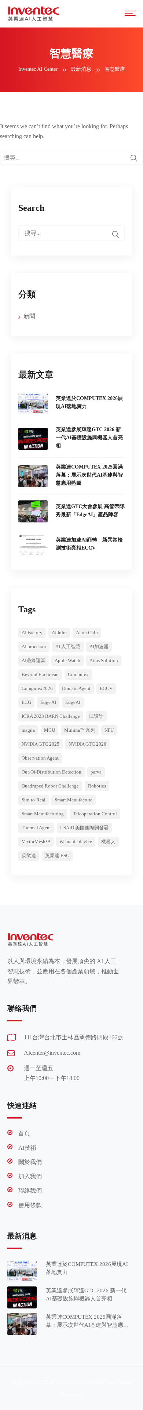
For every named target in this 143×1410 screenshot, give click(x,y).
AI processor (34, 646)
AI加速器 (99, 646)
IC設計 (96, 716)
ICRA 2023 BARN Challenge (51, 716)
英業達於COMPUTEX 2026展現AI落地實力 (89, 402)
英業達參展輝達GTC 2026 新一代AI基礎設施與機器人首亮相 (89, 437)
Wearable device (75, 841)
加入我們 (30, 1176)
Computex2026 (37, 688)
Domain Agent (76, 688)
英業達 (29, 855)
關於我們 (30, 1162)
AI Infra (59, 632)
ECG (26, 702)
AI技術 (27, 1148)
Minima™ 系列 (79, 730)
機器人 (108, 841)
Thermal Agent (36, 827)
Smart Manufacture (73, 800)
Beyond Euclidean (40, 674)
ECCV (106, 688)
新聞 (29, 316)
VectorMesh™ (36, 841)
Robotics (97, 786)
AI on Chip (87, 632)
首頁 (24, 1133)
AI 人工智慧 (67, 646)
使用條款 (30, 1205)
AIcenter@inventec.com (52, 1053)
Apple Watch (67, 660)
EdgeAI (72, 702)
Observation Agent (40, 758)
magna (28, 730)
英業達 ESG (57, 855)
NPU (109, 730)
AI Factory (32, 632)
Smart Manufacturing (43, 813)
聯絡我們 (30, 1190)
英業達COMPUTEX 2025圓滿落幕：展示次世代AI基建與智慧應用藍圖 (89, 475)
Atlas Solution (103, 660)
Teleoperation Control (95, 813)
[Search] (134, 158)
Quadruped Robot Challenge (50, 786)
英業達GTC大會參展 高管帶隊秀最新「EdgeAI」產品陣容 (90, 510)
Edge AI (48, 702)
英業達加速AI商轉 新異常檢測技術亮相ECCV (89, 544)
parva (96, 772)
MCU (49, 730)
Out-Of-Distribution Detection (51, 772)
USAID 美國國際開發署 (84, 827)
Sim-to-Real (33, 800)
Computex (78, 674)
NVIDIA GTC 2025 (40, 744)
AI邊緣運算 (33, 660)
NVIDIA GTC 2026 (87, 744)
